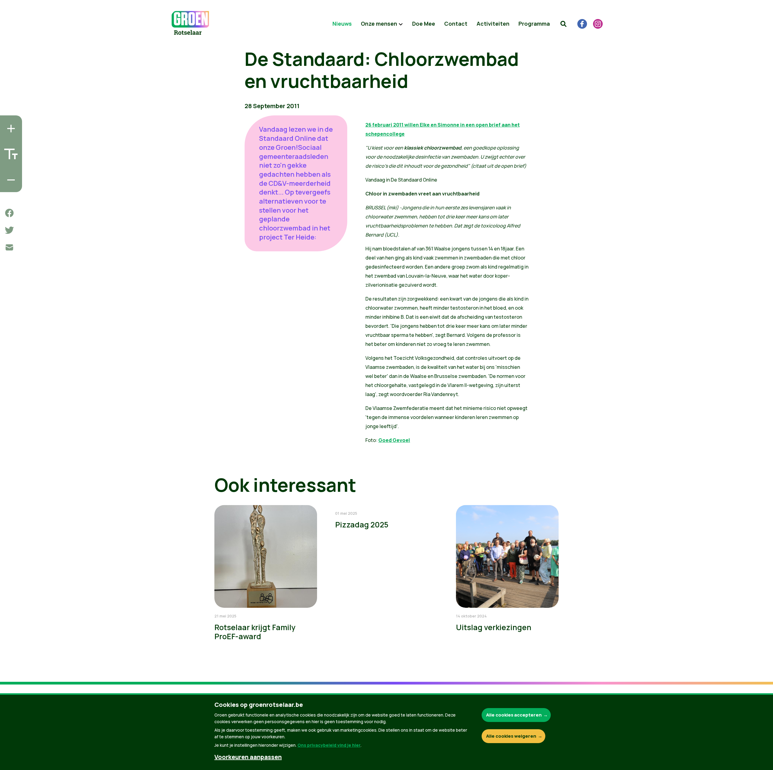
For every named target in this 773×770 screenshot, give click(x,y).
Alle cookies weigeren (511, 736)
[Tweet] (9, 230)
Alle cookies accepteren (514, 715)
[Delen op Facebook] (9, 213)
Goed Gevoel (394, 440)
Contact (455, 23)
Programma (534, 23)
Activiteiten (492, 23)
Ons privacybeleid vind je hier (329, 745)
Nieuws (342, 23)
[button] (563, 24)
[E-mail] (9, 247)
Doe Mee (423, 23)
